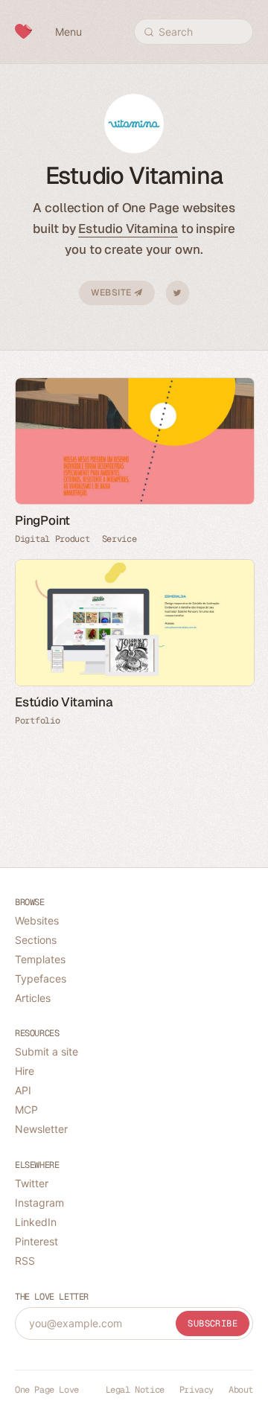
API (23, 1090)
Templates (40, 959)
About (241, 1390)
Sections (36, 939)
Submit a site (46, 1051)
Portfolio (37, 720)
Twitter (177, 293)
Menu (68, 31)
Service (119, 538)
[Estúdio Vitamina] (134, 622)
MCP (26, 1109)
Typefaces (40, 978)
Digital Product (52, 538)
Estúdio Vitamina (64, 702)
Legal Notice (135, 1390)
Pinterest (36, 1241)
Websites (37, 920)
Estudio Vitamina (127, 228)
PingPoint (42, 520)
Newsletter (41, 1129)
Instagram (39, 1202)
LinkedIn (36, 1222)
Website (112, 292)
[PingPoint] (134, 441)
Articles (33, 998)
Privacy (196, 1390)
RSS (25, 1260)
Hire (24, 1070)
